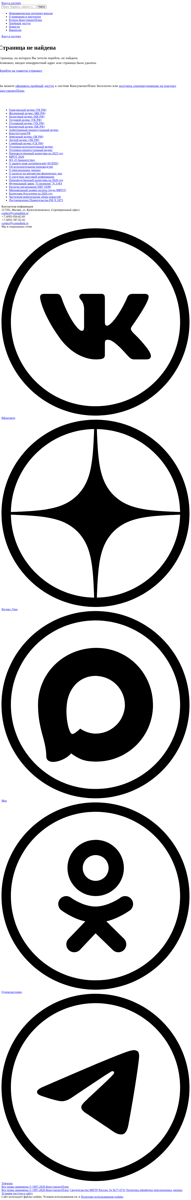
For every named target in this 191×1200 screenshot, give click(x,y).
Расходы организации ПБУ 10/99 (30, 186)
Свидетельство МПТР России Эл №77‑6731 (98, 1190)
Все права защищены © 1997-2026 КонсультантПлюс (35, 1186)
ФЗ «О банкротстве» (22, 160)
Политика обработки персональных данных (154, 1190)
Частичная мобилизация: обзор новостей (35, 196)
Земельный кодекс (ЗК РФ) (26, 136)
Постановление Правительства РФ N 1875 (36, 200)
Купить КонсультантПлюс (25, 20)
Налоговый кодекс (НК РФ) (26, 116)
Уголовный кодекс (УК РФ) (26, 123)
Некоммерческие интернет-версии (31, 13)
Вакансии (15, 30)
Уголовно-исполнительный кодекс (31, 146)
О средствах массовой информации (31, 176)
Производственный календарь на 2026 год (36, 180)
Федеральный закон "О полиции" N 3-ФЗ (35, 183)
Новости (14, 26)
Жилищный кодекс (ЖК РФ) (27, 113)
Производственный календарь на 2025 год (36, 153)
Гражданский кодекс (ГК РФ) (27, 109)
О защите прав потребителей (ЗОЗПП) (33, 163)
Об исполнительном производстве (31, 166)
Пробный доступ (20, 23)
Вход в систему (11, 3)
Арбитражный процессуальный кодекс (34, 130)
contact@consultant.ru (14, 213)
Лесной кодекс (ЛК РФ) (24, 140)
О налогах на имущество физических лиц (35, 173)
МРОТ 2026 (16, 156)
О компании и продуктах (25, 16)
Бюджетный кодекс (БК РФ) (27, 126)
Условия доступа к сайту (17, 1193)
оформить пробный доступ (34, 86)
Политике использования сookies (102, 1196)
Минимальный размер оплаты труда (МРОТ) (37, 190)
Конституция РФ (20, 133)
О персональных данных (25, 170)
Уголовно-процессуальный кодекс (31, 150)
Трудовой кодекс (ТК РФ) (25, 120)
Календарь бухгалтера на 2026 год (30, 193)
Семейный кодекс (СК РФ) (26, 143)
